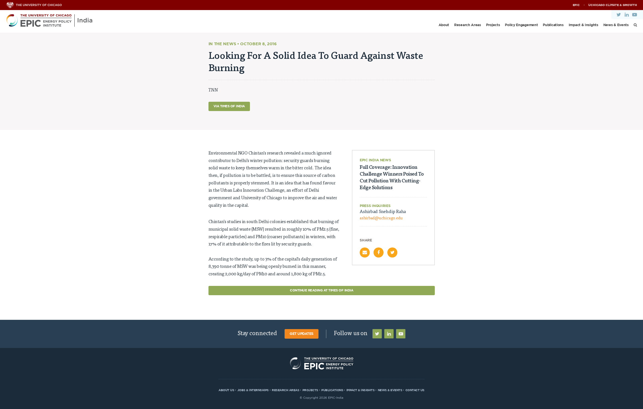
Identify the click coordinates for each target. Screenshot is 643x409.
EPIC (576, 5)
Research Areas (467, 25)
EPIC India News (375, 160)
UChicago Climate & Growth (612, 5)
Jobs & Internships (253, 390)
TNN (213, 90)
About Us (226, 390)
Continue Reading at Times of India (321, 290)
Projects (493, 25)
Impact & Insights (583, 25)
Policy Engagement (521, 25)
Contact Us (414, 390)
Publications (553, 25)
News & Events (616, 25)
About (444, 25)
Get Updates (301, 334)
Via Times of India (229, 106)
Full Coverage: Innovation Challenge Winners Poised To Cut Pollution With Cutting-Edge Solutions (392, 177)
